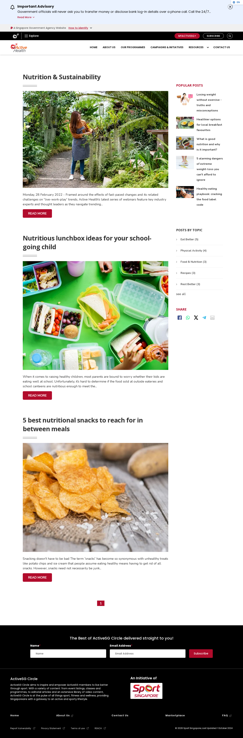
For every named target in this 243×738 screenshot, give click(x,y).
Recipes (188, 273)
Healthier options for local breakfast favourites (209, 124)
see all (181, 294)
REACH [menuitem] (98, 728)
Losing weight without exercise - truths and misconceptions (209, 103)
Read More (38, 214)
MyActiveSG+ (187, 36)
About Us (109, 47)
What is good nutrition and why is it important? (208, 144)
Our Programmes (133, 47)
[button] (230, 36)
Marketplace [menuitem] (175, 715)
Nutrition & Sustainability (62, 77)
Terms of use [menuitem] (78, 728)
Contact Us (221, 47)
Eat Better (189, 239)
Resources (196, 47)
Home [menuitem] (14, 715)
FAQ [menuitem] (225, 715)
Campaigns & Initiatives (166, 47)
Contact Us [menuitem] (120, 715)
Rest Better (190, 284)
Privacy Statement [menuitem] (51, 728)
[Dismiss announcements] (230, 6)
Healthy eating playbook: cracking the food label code (209, 197)
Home (93, 47)
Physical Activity (194, 251)
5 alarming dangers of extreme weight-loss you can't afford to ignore (210, 169)
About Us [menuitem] (63, 715)
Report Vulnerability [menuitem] (20, 728)
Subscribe (213, 36)
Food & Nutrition (194, 262)
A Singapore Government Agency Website (40, 28)
